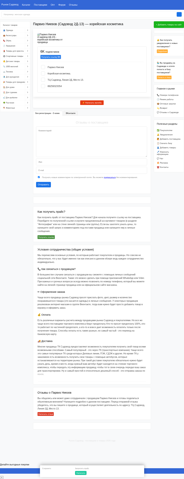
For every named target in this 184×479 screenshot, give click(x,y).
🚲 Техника (8, 72)
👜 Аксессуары (9, 35)
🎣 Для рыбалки (10, 97)
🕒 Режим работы (165, 99)
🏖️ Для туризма (10, 92)
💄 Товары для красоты (13, 51)
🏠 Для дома (8, 87)
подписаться (110, 177)
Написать (80, 473)
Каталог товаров (10, 25)
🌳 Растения (8, 103)
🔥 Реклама (162, 163)
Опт (53, 5)
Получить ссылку (46, 237)
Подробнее (162, 51)
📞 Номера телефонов (167, 95)
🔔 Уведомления (165, 134)
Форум (61, 5)
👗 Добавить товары (166, 147)
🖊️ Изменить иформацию (163, 153)
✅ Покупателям (164, 130)
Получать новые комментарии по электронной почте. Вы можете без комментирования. (89, 177)
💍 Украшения (9, 46)
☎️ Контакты (162, 167)
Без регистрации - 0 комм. (47, 113)
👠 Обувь (7, 41)
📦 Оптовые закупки (166, 104)
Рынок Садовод (9, 4)
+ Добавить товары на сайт (169, 24)
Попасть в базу (164, 77)
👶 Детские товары (11, 61)
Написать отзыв (45, 414)
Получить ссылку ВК (50, 57)
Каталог (26, 5)
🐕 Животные (9, 108)
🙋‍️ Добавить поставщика (168, 139)
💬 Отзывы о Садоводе (168, 112)
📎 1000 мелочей (10, 66)
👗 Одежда (8, 30)
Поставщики (40, 5)
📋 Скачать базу (164, 143)
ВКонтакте (70, 113)
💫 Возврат (162, 108)
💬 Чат (160, 158)
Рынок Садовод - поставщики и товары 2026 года (92, 440)
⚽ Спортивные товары (13, 56)
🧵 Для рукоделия (11, 77)
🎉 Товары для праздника (14, 82)
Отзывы (73, 5)
